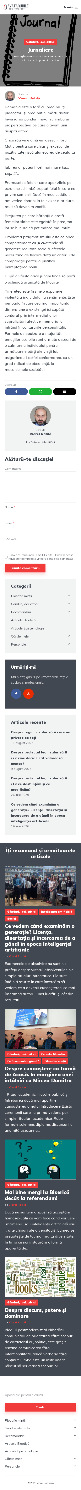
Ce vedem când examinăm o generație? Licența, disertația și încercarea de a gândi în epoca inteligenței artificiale (39, 812)
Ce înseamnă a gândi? (23, 1061)
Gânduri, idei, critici (40, 41)
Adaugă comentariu (27, 56)
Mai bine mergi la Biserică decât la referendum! (37, 1195)
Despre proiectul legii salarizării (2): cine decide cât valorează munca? (39, 757)
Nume (10, 507)
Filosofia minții (21, 596)
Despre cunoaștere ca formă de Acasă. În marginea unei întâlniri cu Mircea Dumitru (40, 1074)
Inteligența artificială (56, 911)
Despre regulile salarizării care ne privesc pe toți (40, 735)
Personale (18, 644)
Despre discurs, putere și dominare (35, 1313)
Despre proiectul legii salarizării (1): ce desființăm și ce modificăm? (39, 783)
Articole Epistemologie (27, 628)
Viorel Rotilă (40, 434)
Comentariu (13, 469)
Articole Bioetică (23, 620)
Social (11, 918)
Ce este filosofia (53, 1054)
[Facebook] (16, 694)
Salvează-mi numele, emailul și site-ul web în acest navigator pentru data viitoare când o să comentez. (41, 556)
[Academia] (28, 694)
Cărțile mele (20, 636)
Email (10, 523)
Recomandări (21, 612)
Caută (40, 1407)
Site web (11, 539)
